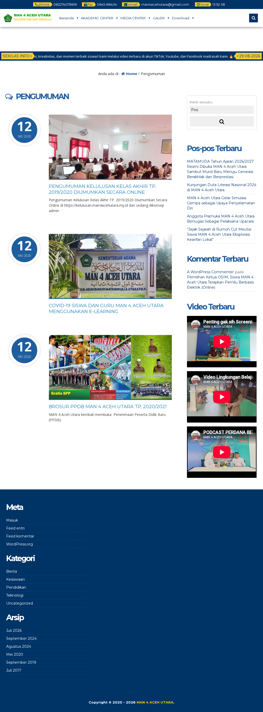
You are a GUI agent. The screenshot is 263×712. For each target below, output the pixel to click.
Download (180, 18)
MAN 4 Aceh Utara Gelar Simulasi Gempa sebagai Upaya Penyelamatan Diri (221, 203)
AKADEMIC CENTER (97, 18)
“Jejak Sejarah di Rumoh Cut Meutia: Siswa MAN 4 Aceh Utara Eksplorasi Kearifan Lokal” (219, 234)
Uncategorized (19, 603)
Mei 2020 (14, 654)
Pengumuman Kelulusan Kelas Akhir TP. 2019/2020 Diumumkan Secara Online (102, 189)
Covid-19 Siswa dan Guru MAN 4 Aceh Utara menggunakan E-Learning (106, 308)
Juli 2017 (13, 670)
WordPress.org (19, 544)
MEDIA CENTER (133, 18)
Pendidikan (16, 587)
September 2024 (21, 638)
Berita (11, 571)
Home (131, 73)
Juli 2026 (14, 630)
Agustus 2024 (18, 646)
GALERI (159, 18)
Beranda (66, 18)
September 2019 (21, 662)
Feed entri (15, 528)
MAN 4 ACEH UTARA (155, 702)
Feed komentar (20, 536)
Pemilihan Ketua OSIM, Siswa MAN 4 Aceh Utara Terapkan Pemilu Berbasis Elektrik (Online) (220, 282)
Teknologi (14, 595)
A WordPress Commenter (210, 272)
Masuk (12, 520)
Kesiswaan (15, 579)
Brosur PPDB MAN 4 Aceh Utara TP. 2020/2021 (108, 406)
